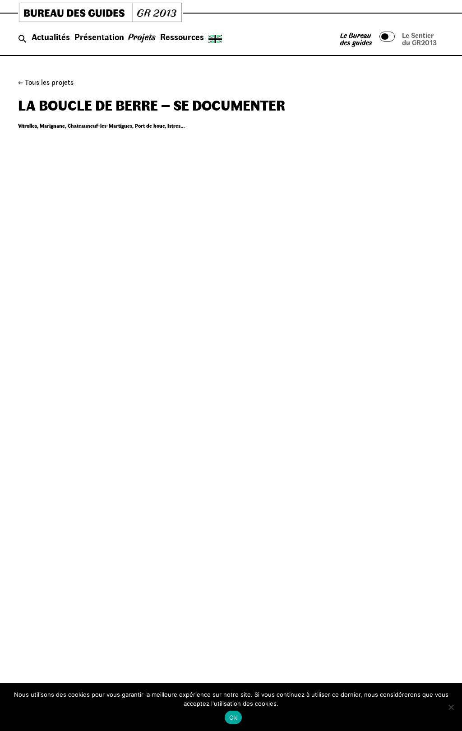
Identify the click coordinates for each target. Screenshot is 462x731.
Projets (142, 36)
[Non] (450, 707)
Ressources (182, 36)
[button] (22, 39)
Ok (233, 717)
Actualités (51, 36)
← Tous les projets (46, 82)
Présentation (99, 36)
